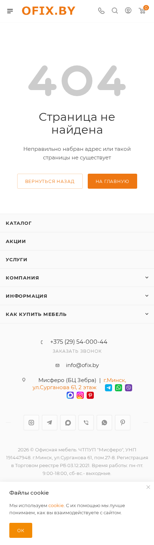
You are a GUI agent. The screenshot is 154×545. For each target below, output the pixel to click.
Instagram (31, 422)
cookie (56, 505)
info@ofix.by (82, 365)
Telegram (49, 422)
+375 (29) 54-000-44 (78, 342)
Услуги (17, 259)
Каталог (19, 223)
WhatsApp (104, 422)
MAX (68, 422)
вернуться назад (50, 181)
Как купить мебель (36, 314)
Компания (22, 278)
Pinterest (122, 422)
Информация (27, 296)
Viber (86, 422)
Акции (16, 241)
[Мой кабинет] (128, 11)
